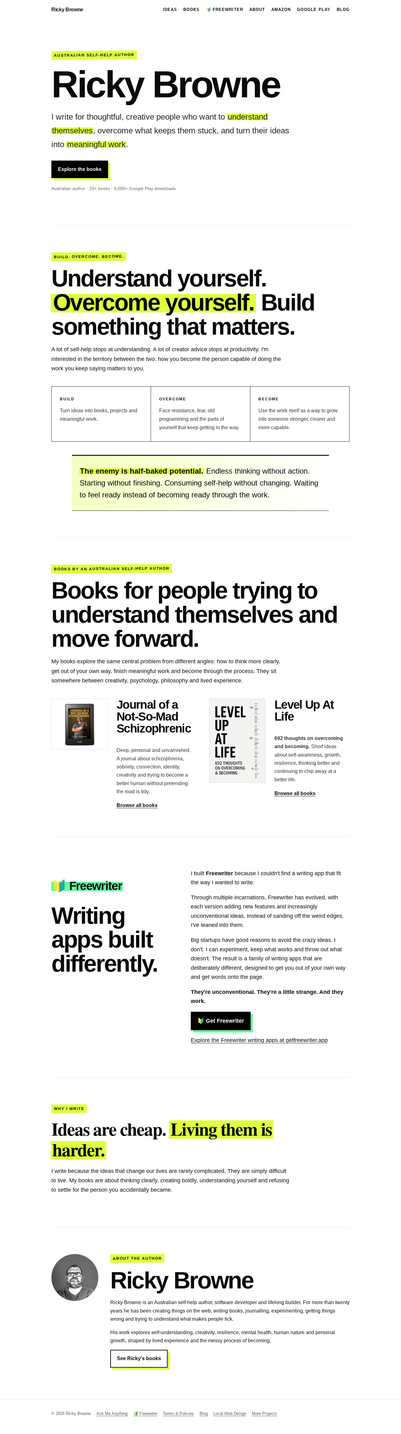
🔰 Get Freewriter (220, 1021)
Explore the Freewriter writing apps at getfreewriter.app (259, 1040)
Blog (343, 9)
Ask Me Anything (112, 1413)
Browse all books (137, 805)
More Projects (264, 1413)
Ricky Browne (67, 9)
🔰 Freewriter (224, 9)
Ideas (170, 9)
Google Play (314, 9)
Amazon (281, 9)
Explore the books (80, 169)
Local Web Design (229, 1413)
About (257, 9)
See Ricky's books (139, 1358)
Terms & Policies (178, 1413)
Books (191, 9)
